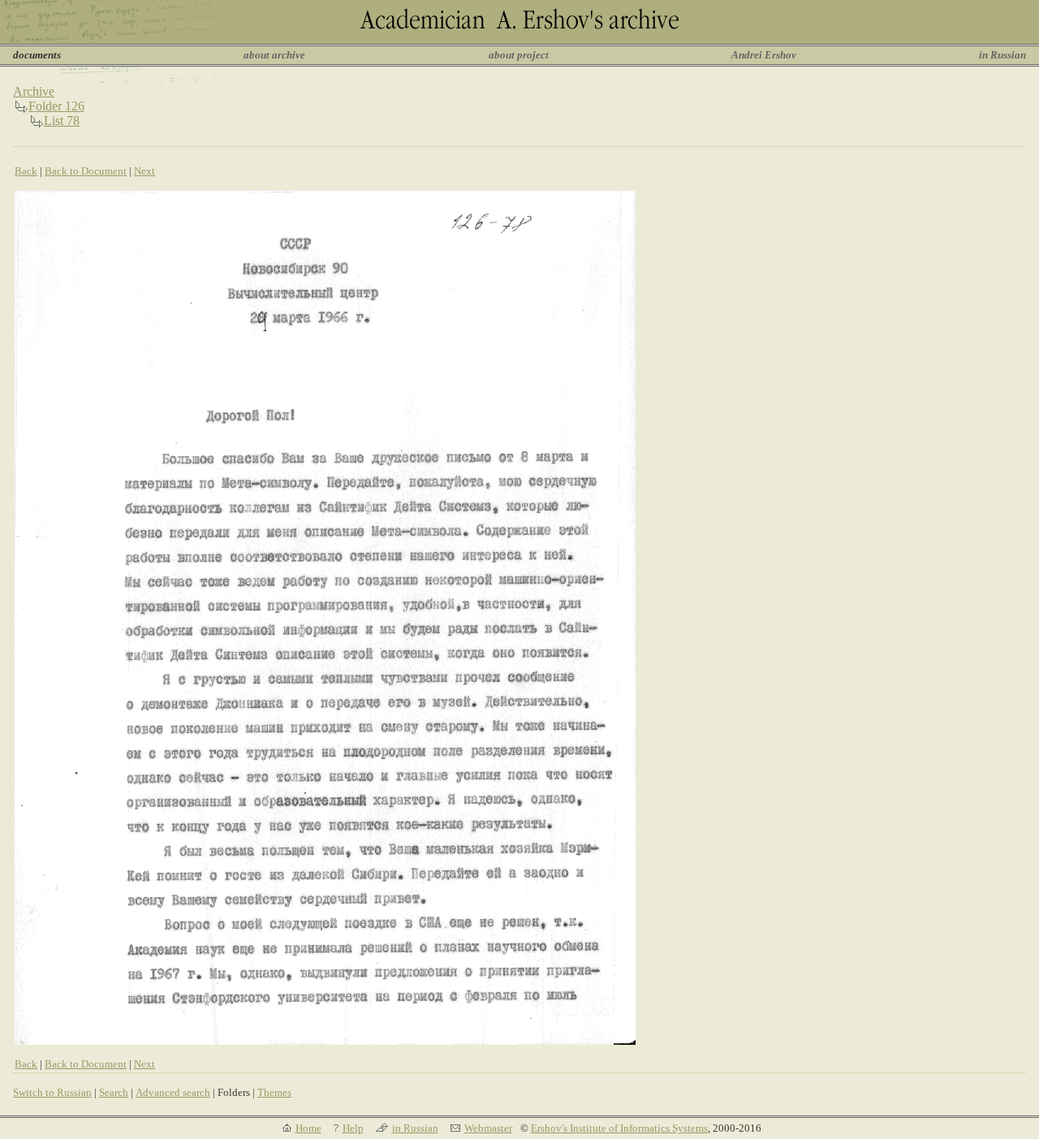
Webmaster (488, 1128)
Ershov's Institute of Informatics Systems (619, 1128)
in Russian (1002, 55)
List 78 (62, 120)
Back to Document (86, 171)
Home (308, 1128)
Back (26, 171)
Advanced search (173, 1092)
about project (519, 55)
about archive (274, 55)
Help (353, 1128)
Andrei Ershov (763, 55)
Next (144, 171)
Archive (33, 91)
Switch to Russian (52, 1092)
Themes (274, 1092)
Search (113, 1092)
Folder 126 (56, 106)
